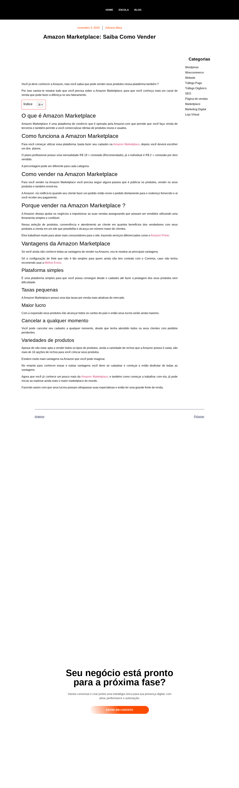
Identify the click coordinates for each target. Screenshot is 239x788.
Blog (138, 9)
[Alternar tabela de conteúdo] (38, 105)
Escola (124, 9)
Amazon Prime (160, 235)
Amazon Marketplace (126, 144)
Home (109, 9)
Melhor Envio (53, 262)
